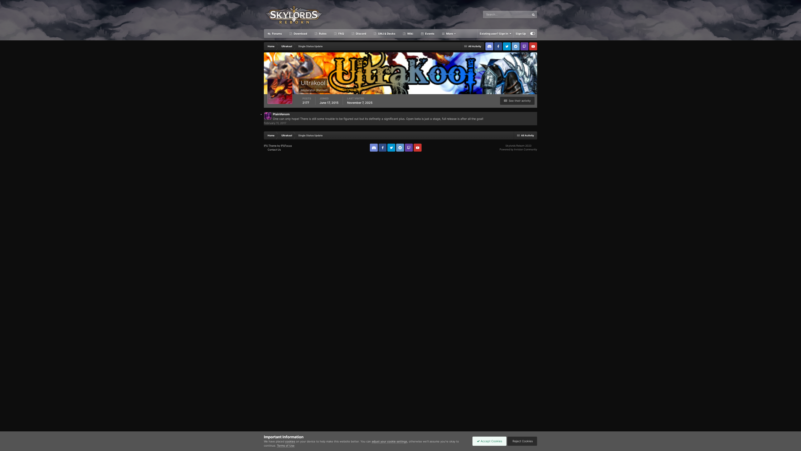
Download (300, 33)
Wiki (410, 33)
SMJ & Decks (386, 33)
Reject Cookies (522, 441)
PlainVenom (281, 114)
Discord (360, 33)
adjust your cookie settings (389, 441)
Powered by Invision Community (518, 149)
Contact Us (274, 149)
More (450, 33)
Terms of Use (286, 445)
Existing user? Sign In (494, 33)
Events (429, 33)
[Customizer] (532, 33)
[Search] (533, 14)
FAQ (341, 33)
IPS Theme (270, 145)
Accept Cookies (491, 441)
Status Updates (515, 14)
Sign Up (521, 33)
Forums (276, 33)
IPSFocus (286, 145)
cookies (290, 441)
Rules (322, 33)
